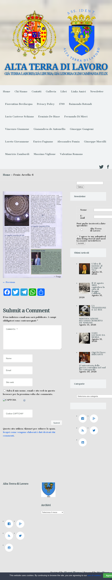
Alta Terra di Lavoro (95, 229)
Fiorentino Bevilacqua (19, 104)
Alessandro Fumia (68, 141)
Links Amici (78, 91)
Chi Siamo (21, 91)
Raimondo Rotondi (80, 104)
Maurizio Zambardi (17, 154)
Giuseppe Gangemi (81, 129)
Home (6, 91)
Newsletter (97, 91)
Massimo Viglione (45, 154)
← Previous (9, 282)
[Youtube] (83, 442)
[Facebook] (83, 418)
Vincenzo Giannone (17, 129)
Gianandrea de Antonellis (49, 129)
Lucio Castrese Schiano (19, 116)
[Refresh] (24, 400)
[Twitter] (94, 430)
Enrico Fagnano (43, 141)
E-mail (82, 216)
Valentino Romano (71, 154)
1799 (62, 104)
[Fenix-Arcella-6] (32, 277)
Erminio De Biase (49, 116)
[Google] (94, 418)
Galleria (51, 91)
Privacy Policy (46, 104)
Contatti (36, 91)
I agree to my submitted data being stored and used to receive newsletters (91, 238)
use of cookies (94, 575)
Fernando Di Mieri (76, 116)
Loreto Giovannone (17, 141)
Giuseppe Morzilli (95, 141)
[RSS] (83, 430)
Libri (64, 91)
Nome (83, 210)
